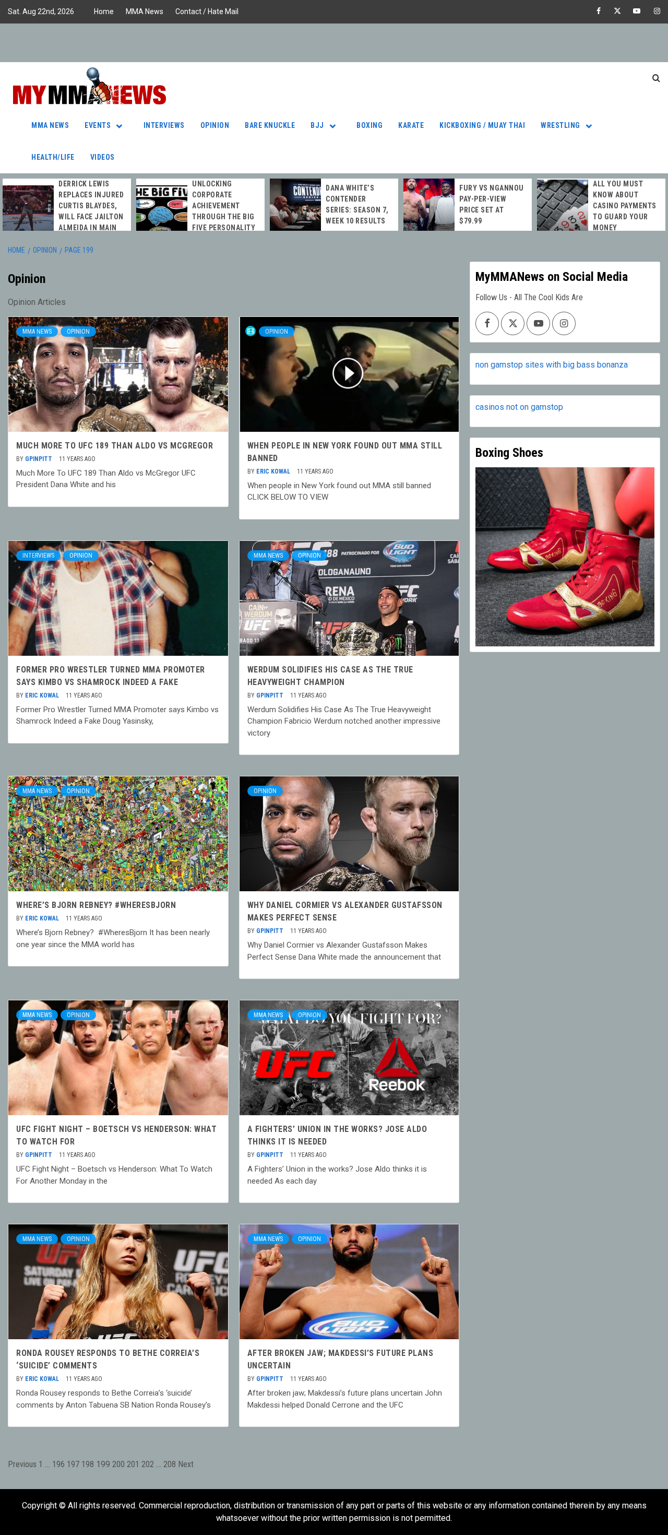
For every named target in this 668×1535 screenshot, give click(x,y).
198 (87, 1464)
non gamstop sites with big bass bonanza (551, 365)
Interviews (164, 125)
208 (169, 1464)
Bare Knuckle (270, 125)
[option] (67, 211)
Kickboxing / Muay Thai (482, 125)
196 (58, 1464)
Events (98, 125)
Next (186, 1464)
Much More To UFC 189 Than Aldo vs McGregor (114, 446)
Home (104, 11)
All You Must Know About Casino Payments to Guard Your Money (625, 206)
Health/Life (53, 157)
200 (118, 1464)
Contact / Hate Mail (206, 11)
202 (147, 1464)
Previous (22, 1464)
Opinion (215, 125)
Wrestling (560, 125)
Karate (411, 125)
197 (73, 1464)
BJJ (317, 125)
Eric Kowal (274, 471)
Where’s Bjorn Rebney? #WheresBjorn (96, 905)
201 (133, 1464)
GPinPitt (39, 459)
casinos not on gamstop (519, 407)
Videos (102, 157)
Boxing (369, 125)
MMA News (144, 11)
